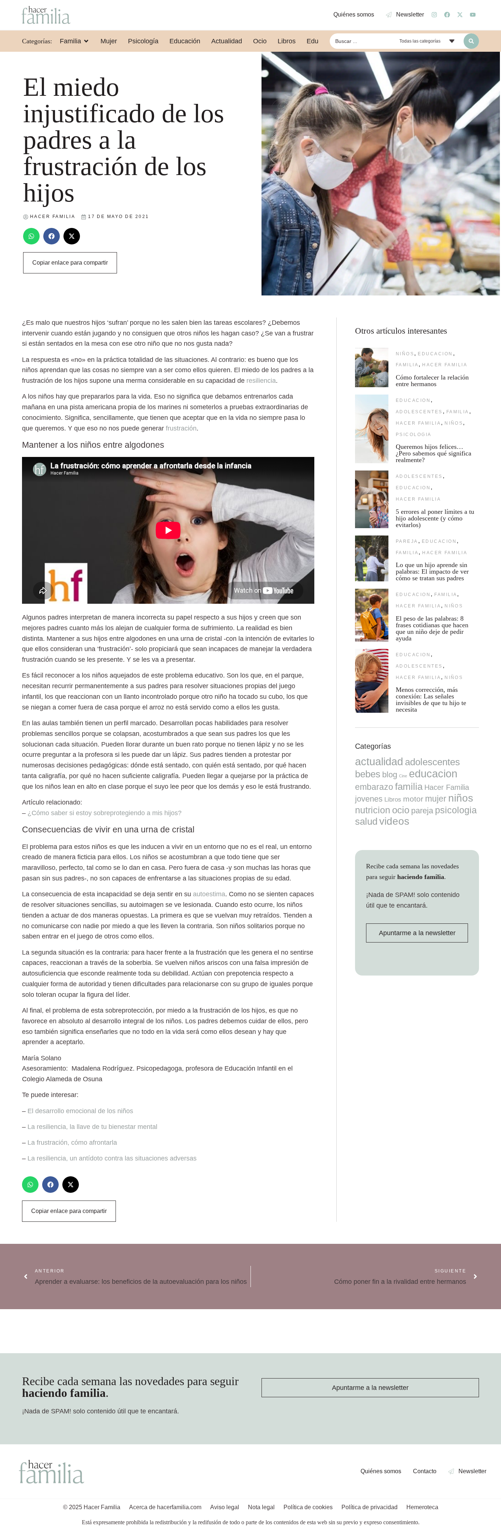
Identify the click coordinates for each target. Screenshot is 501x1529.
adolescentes (419, 411)
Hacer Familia (444, 364)
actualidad (379, 761)
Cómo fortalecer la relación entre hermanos (432, 381)
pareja (407, 541)
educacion (435, 353)
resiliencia (261, 380)
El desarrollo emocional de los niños (80, 1111)
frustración (181, 428)
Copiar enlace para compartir (70, 262)
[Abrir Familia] (86, 41)
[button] (31, 236)
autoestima (209, 894)
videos (394, 821)
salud (366, 821)
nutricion (372, 810)
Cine (403, 776)
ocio (400, 810)
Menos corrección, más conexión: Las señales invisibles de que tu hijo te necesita (431, 699)
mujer (435, 798)
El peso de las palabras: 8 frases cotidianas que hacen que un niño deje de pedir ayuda (432, 628)
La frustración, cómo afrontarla (72, 1142)
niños (405, 353)
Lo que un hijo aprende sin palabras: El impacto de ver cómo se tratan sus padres (432, 571)
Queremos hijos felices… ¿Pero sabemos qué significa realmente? (433, 453)
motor (413, 799)
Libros (392, 799)
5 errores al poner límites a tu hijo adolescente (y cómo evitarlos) (435, 518)
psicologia (414, 434)
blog (389, 774)
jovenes (369, 798)
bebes (367, 774)
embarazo (374, 787)
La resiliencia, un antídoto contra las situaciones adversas (112, 1158)
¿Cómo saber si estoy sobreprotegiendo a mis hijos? (105, 813)
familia (407, 364)
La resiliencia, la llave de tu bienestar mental (92, 1126)
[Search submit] (471, 41)
